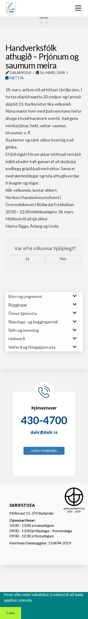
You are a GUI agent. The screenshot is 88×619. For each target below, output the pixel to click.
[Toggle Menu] (44, 8)
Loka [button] (11, 613)
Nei (63, 258)
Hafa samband (44, 451)
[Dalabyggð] (11, 6)
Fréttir (15, 78)
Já (27, 258)
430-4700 (44, 420)
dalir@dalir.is (44, 432)
